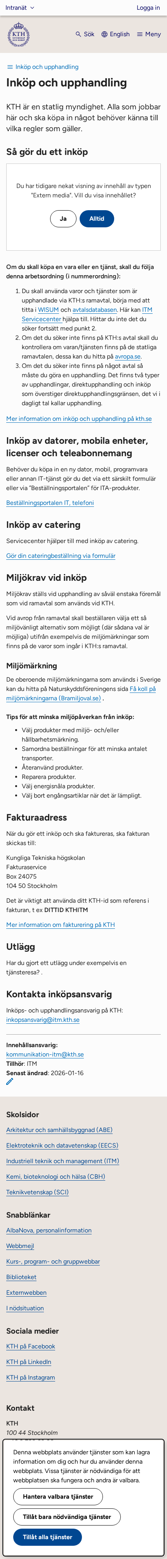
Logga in (148, 7)
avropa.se (128, 356)
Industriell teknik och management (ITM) (62, 1161)
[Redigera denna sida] (9, 1081)
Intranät (16, 7)
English (120, 34)
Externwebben (26, 1292)
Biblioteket (21, 1277)
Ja (63, 218)
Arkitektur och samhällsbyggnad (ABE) (59, 1130)
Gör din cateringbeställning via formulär (60, 555)
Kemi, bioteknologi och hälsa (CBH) (55, 1176)
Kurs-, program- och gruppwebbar (53, 1261)
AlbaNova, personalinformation (49, 1230)
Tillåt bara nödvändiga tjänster (67, 1516)
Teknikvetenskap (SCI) (37, 1192)
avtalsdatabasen (95, 309)
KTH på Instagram (30, 1377)
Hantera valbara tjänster (58, 1496)
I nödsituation (25, 1308)
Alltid (96, 218)
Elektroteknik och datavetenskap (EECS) (62, 1145)
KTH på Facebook (30, 1346)
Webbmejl (20, 1246)
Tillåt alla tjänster (47, 1537)
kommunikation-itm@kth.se (45, 1054)
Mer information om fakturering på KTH (60, 924)
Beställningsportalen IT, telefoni (50, 502)
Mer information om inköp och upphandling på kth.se (79, 418)
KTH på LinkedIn (28, 1362)
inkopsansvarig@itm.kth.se (43, 1019)
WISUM (48, 309)
